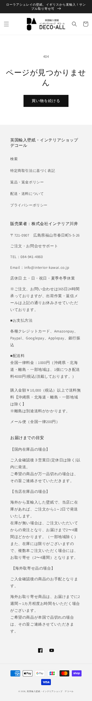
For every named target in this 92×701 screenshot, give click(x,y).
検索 (14, 159)
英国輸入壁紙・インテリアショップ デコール (50, 691)
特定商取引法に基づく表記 (32, 170)
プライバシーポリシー (29, 205)
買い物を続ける (46, 100)
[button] (6, 24)
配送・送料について (27, 193)
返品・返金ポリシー (27, 182)
